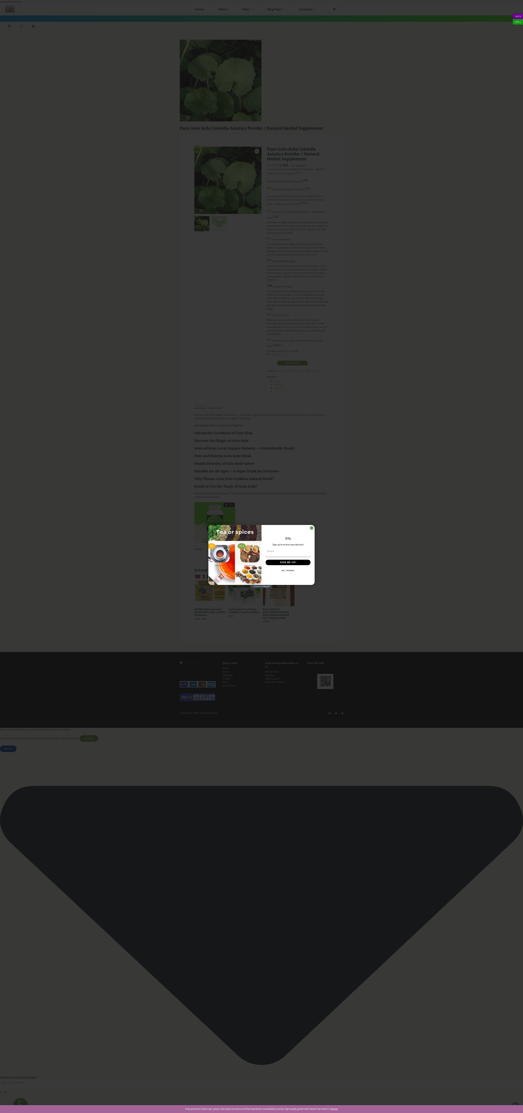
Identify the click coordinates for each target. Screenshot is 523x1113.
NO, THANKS (288, 571)
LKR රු (517, 22)
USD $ (517, 16)
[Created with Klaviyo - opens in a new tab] (261, 586)
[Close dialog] (311, 528)
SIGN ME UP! (288, 562)
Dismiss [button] (334, 1108)
